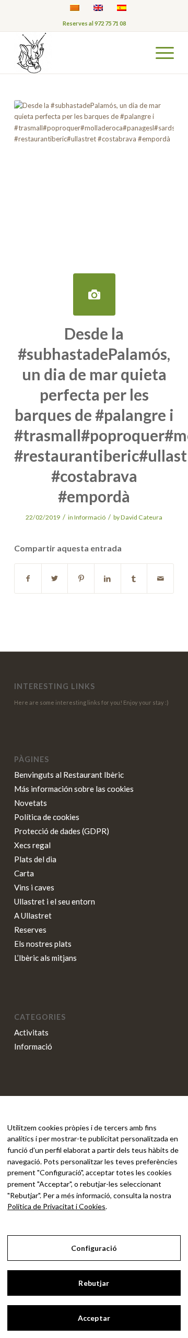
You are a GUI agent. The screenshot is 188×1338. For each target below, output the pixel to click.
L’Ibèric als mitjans (45, 957)
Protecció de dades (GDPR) (61, 831)
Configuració (94, 1248)
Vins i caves (34, 887)
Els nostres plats (43, 943)
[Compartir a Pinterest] (81, 578)
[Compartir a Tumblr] (134, 578)
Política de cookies (46, 817)
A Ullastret (33, 915)
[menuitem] (159, 53)
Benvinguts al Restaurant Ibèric (69, 774)
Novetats (30, 802)
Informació (89, 517)
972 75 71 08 (110, 23)
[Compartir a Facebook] (28, 578)
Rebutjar (93, 1283)
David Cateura (141, 517)
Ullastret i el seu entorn (54, 901)
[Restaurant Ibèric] (78, 53)
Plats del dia (35, 859)
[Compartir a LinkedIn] (108, 578)
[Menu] (159, 53)
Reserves (30, 929)
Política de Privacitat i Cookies (56, 1206)
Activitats (31, 1032)
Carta (24, 873)
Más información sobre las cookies (74, 788)
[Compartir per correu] (160, 578)
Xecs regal (32, 845)
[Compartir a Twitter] (55, 578)
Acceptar (94, 1317)
